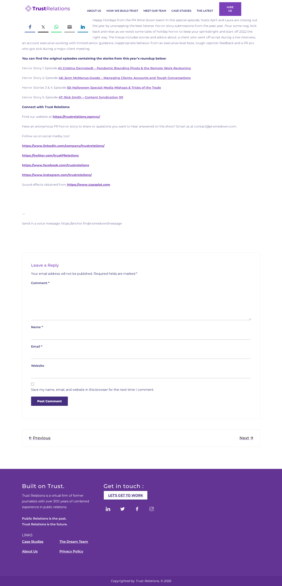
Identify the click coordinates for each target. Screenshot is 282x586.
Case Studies (181, 10)
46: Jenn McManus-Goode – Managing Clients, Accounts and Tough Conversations (125, 78)
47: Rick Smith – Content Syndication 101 (91, 97)
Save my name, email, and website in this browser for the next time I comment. (92, 390)
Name (37, 327)
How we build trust (122, 10)
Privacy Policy (71, 551)
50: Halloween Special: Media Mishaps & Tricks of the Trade (114, 88)
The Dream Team (73, 541)
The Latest (205, 10)
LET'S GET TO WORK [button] (125, 495)
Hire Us (230, 9)
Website (37, 366)
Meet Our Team (154, 10)
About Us (94, 10)
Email (36, 346)
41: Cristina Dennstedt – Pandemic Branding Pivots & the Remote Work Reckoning (124, 68)
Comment (40, 283)
